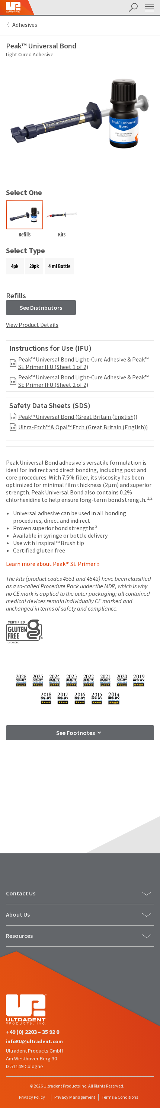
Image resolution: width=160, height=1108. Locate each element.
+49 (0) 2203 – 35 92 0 (32, 1031)
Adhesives (24, 24)
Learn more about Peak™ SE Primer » (52, 563)
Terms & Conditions (120, 1097)
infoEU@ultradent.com (34, 1041)
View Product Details (32, 324)
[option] (24, 220)
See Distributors (41, 307)
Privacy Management (74, 1097)
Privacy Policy (32, 1097)
